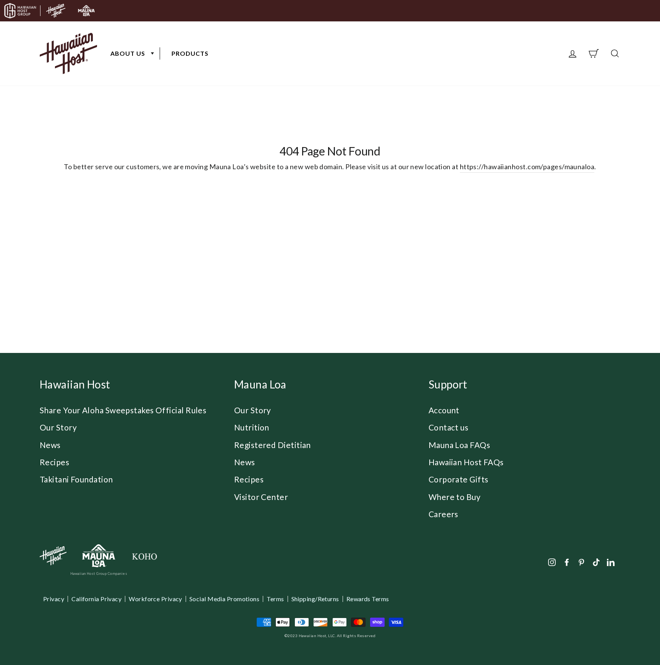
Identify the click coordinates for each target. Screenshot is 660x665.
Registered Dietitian (272, 445)
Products (190, 53)
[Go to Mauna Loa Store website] (86, 11)
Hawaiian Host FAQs (466, 462)
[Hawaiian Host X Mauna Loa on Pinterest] (581, 561)
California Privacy (96, 599)
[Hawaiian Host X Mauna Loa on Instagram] (552, 561)
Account (444, 410)
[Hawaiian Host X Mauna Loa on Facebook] (567, 561)
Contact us (449, 427)
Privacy (53, 599)
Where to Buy (454, 497)
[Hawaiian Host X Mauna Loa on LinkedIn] (611, 561)
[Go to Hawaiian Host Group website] (20, 10)
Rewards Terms (367, 599)
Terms (275, 599)
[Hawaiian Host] (53, 555)
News (50, 445)
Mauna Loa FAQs (459, 445)
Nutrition (251, 427)
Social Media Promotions (224, 599)
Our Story (58, 427)
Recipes (54, 462)
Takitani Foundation (76, 479)
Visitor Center (261, 497)
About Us (127, 53)
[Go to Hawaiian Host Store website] (55, 11)
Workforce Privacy (155, 599)
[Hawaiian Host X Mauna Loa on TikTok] (596, 561)
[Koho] (144, 555)
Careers (443, 514)
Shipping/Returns (315, 599)
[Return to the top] (631, 636)
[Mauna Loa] (99, 556)
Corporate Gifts (459, 479)
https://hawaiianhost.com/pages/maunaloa (527, 166)
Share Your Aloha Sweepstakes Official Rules (123, 410)
